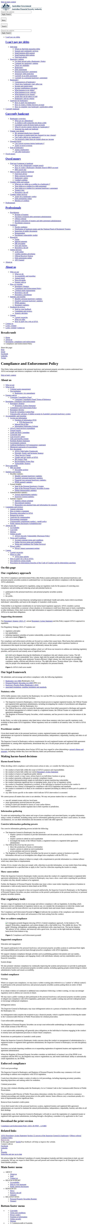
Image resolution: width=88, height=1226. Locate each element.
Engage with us (20, 282)
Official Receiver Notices (24, 256)
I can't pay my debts (13, 37)
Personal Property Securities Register (23, 1199)
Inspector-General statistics (24, 497)
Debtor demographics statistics (26, 490)
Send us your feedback (23, 309)
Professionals (10, 203)
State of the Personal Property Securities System (32, 488)
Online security (15, 534)
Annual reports (15, 430)
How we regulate (16, 284)
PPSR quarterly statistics (23, 482)
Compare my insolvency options (26, 63)
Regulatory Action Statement (25, 406)
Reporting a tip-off (21, 192)
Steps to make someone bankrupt (22, 172)
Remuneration (20, 233)
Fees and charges (21, 246)
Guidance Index (6, 1138)
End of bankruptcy (17, 148)
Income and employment (24, 86)
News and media (12, 466)
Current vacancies (21, 317)
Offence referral (20, 219)
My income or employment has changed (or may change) (35, 135)
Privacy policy (15, 546)
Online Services (16, 250)
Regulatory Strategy (22, 286)
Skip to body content (8, 375)
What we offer (20, 319)
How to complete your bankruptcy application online (34, 107)
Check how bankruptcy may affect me (28, 84)
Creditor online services (18, 194)
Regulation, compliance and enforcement (20, 342)
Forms (17, 239)
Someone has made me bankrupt (26, 129)
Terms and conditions (18, 1213)
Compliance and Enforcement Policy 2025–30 (24, 1126)
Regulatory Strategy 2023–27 (15, 621)
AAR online (19, 252)
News (12, 1191)
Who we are (14, 272)
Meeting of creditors (22, 201)
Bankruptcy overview (18, 119)
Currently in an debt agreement (26, 76)
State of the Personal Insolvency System (29, 486)
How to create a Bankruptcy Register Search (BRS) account (36, 168)
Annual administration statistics (26, 495)
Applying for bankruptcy (19, 101)
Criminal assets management (25, 290)
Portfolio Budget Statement (20, 441)
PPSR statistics (20, 303)
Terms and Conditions (18, 538)
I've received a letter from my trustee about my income (34, 139)
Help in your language (18, 1184)
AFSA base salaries (22, 557)
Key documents (15, 449)
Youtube (4, 1152)
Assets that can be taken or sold (26, 96)
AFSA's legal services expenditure (22, 428)
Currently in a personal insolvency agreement (31, 78)
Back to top (5, 1140)
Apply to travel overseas (23, 145)
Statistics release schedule (24, 501)
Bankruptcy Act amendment (25, 393)
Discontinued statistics (23, 503)
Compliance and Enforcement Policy (28, 288)
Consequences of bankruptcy (25, 82)
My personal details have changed (27, 133)
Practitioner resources (22, 223)
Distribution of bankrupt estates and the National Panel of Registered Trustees (43, 229)
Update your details (17, 131)
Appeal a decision (21, 313)
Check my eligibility (22, 65)
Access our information (18, 418)
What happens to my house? (25, 94)
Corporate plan (15, 435)
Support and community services (26, 51)
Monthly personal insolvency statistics (28, 299)
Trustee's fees (19, 190)
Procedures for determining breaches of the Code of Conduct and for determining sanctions (43, 563)
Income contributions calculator (26, 88)
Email (3, 352)
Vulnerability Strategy (22, 464)
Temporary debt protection (24, 74)
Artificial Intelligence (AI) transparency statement (28, 445)
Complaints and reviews (23, 311)
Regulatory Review (17, 410)
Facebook (4, 354)
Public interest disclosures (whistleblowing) (25, 523)
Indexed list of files (21, 424)
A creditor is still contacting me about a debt (30, 123)
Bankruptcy (19, 67)
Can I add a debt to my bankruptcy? (28, 137)
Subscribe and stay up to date (11, 1154)
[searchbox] (16, 12)
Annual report (20, 278)
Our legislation (15, 391)
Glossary (13, 1195)
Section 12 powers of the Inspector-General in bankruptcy (48, 1136)
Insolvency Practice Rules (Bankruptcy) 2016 (22, 685)
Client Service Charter (23, 455)
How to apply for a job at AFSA (26, 321)
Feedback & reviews (17, 307)
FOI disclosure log (26, 422)
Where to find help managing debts (27, 49)
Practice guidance (21, 227)
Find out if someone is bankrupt (21, 163)
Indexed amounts (21, 241)
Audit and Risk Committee (19, 432)
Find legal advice (21, 57)
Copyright (13, 530)
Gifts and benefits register (19, 439)
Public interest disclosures (19, 1187)
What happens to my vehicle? (25, 92)
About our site (11, 526)
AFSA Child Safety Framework (26, 451)
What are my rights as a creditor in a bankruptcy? (32, 184)
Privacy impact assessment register (27, 548)
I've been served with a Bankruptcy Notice (30, 61)
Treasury (13, 1201)
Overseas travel (15, 141)
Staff (12, 1176)
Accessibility (14, 528)
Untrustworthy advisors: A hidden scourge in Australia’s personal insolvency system (40, 414)
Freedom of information (18, 1217)
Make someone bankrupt (24, 176)
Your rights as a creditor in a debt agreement (30, 186)
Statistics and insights (17, 297)
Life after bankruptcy (22, 152)
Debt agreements (21, 70)
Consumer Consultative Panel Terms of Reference (33, 399)
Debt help (13, 47)
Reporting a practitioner (23, 295)
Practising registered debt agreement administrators (33, 217)
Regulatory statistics (22, 305)
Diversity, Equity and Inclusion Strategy (29, 453)
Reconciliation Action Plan (24, 461)
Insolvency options (17, 59)
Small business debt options (25, 55)
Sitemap (13, 532)
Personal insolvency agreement (26, 72)
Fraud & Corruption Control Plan (22, 412)
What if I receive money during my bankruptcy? (32, 127)
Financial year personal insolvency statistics (30, 480)
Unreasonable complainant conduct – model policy (28, 521)
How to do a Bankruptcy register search (29, 165)
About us (9, 262)
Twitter (3, 358)
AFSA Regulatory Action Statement (14, 1136)
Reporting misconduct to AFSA (21, 513)
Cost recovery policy (17, 437)
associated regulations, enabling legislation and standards (26, 687)
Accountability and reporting (25, 276)
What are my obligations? (24, 121)
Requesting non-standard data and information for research (36, 505)
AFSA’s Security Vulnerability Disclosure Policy (32, 536)
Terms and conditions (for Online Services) (30, 544)
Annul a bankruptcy (22, 150)
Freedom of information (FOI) (25, 420)
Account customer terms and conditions (29, 540)
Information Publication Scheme (26, 426)
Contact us (9, 324)
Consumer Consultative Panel (21, 397)
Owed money (10, 154)
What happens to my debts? (25, 90)
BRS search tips (20, 170)
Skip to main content (8, 2)
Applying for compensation (20, 517)
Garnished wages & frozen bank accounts (30, 125)
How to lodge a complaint (19, 511)
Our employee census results (20, 561)
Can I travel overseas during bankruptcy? (29, 143)
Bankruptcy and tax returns (24, 98)
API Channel (19, 260)
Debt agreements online (23, 199)
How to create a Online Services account (29, 105)
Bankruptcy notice (21, 178)
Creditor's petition (21, 180)
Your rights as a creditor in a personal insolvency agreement (36, 188)
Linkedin (4, 356)
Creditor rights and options (19, 182)
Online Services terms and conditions (28, 542)
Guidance (13, 225)
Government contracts (18, 443)
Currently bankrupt (12, 109)
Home (8, 337)
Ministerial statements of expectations (23, 447)
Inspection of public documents (26, 231)
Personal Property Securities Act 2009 (19, 683)
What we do (19, 274)
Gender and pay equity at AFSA (26, 457)
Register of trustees (21, 215)
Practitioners (14, 212)
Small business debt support (25, 53)
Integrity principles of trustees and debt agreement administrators (38, 221)
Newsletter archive (21, 470)
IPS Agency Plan (21, 459)
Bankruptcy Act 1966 (13, 681)
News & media (20, 280)
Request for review (17, 515)
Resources (14, 237)
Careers (13, 315)
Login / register (11, 326)
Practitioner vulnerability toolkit (26, 235)
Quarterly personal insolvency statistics (29, 301)
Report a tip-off (15, 1193)
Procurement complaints (19, 519)
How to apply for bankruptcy (25, 103)
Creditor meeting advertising (25, 254)
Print (2, 350)
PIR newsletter (20, 243)
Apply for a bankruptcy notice (25, 196)
